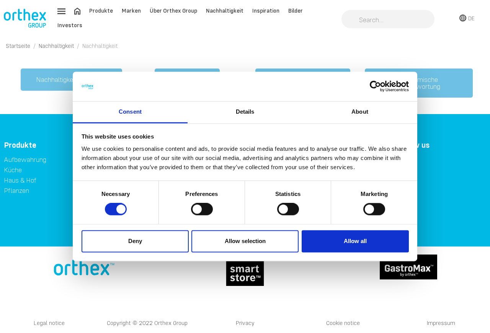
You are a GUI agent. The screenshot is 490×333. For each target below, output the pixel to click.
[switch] (202, 209)
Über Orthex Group (173, 10)
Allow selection (245, 241)
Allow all (355, 241)
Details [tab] (245, 111)
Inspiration (265, 10)
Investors (69, 25)
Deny (135, 241)
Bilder (295, 10)
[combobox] (388, 19)
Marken (131, 10)
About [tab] (359, 111)
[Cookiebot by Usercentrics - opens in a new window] (375, 86)
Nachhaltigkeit (224, 10)
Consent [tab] (130, 111)
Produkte (101, 10)
